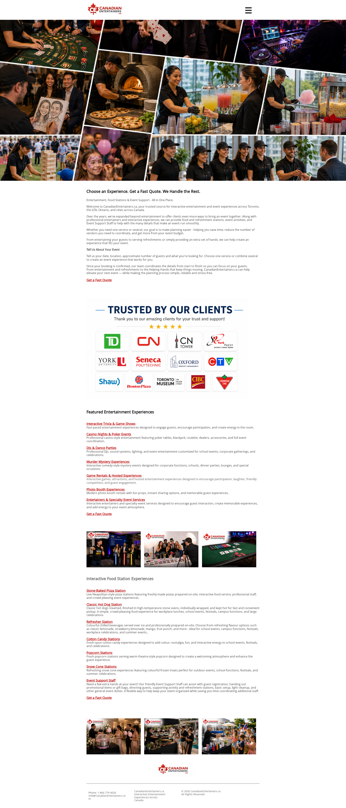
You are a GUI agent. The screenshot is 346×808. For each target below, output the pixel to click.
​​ (106, 590)
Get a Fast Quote (99, 280)
